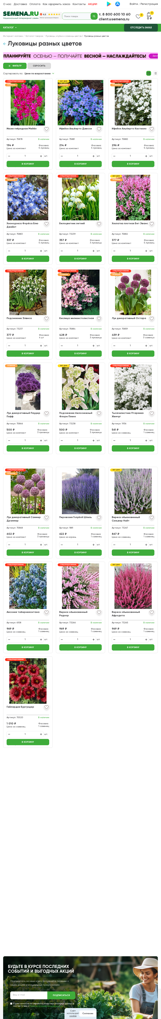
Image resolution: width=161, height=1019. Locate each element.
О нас (7, 4)
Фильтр (17, 66)
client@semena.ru (114, 19)
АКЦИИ (92, 4)
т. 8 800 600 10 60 (114, 14)
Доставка (20, 4)
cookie (73, 1016)
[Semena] (21, 16)
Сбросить (39, 66)
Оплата (34, 4)
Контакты (79, 4)
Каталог (8, 27)
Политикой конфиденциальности (46, 1006)
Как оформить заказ (56, 4)
